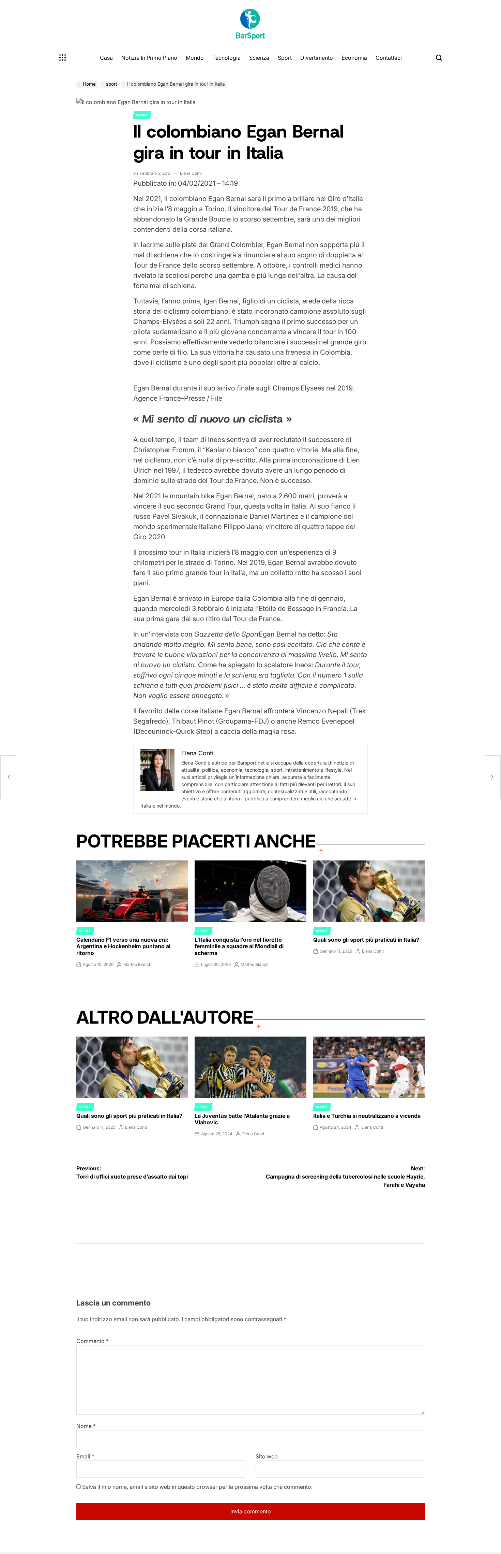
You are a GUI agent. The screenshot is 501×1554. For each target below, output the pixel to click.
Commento (92, 1341)
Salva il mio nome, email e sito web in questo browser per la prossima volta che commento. (197, 1486)
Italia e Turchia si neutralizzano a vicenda (367, 1115)
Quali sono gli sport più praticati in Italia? (366, 939)
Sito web (267, 1456)
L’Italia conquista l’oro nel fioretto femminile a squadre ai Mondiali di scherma (239, 946)
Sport (285, 57)
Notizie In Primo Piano (149, 57)
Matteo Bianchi (137, 964)
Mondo (195, 57)
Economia (354, 57)
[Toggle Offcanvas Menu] (62, 57)
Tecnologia (226, 57)
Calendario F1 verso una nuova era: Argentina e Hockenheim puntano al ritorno (123, 946)
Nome (86, 1426)
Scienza (259, 57)
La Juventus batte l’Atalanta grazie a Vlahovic (242, 1119)
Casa (106, 57)
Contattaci (389, 57)
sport (142, 115)
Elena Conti (191, 173)
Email (85, 1456)
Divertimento (316, 57)
